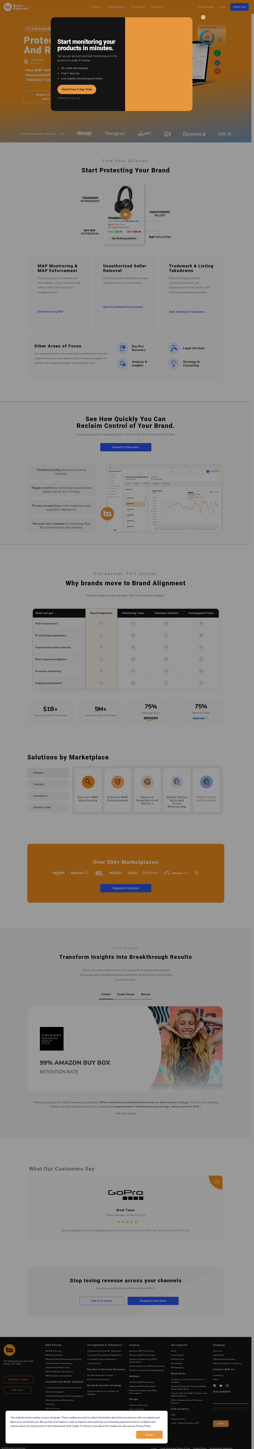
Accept (149, 1434)
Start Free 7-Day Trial (77, 89)
